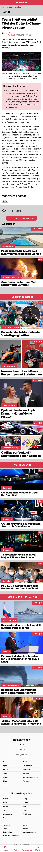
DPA (9, 32)
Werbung (6, 825)
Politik (25, 762)
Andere (18, 7)
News (5, 762)
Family (5, 806)
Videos (5, 773)
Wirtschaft (26, 769)
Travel (25, 810)
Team (25, 825)
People (5, 769)
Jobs (5, 828)
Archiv (5, 785)
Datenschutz (7, 832)
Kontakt (25, 828)
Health (5, 799)
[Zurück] (1, 2)
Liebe (5, 802)
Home (4, 7)
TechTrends (27, 814)
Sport (11, 7)
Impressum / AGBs (29, 832)
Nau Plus (26, 773)
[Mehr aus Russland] (21, 597)
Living (25, 799)
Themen (26, 781)
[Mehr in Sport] (21, 297)
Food (24, 806)
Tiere (5, 810)
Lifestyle (6, 781)
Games (5, 777)
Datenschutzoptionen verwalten (12, 835)
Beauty (5, 818)
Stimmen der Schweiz (30, 777)
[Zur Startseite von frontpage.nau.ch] (21, 3)
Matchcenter (27, 765)
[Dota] (21, 12)
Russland (11, 35)
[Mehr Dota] (21, 465)
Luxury (25, 802)
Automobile (7, 814)
